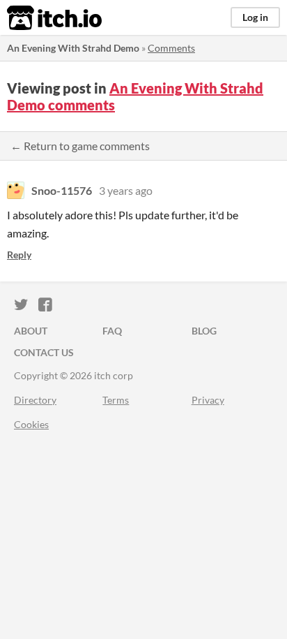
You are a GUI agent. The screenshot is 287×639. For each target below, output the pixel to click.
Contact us (44, 352)
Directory (35, 400)
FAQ (112, 331)
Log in (255, 17)
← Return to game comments (80, 145)
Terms (115, 400)
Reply (19, 254)
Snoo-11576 (61, 190)
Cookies (31, 424)
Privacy (208, 400)
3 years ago (126, 190)
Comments (171, 48)
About (30, 331)
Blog (204, 331)
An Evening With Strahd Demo (73, 48)
